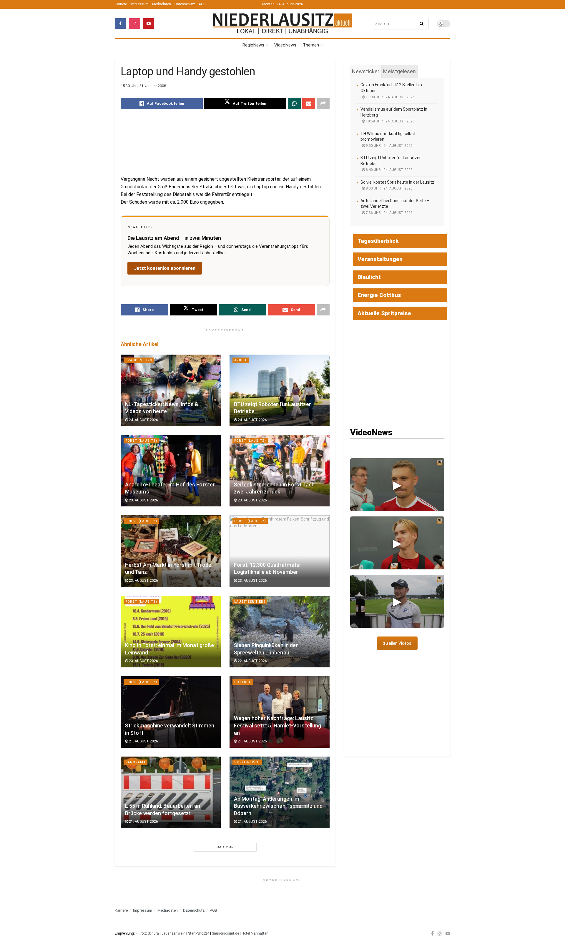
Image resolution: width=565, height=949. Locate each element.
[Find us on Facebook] (120, 23)
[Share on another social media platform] (323, 103)
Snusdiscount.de (225, 933)
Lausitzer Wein (173, 933)
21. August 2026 (143, 741)
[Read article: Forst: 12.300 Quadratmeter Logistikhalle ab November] (280, 551)
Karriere (121, 4)
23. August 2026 (143, 500)
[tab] (365, 71)
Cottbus (243, 682)
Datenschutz (185, 4)
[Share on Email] (308, 103)
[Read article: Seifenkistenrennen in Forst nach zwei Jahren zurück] (280, 470)
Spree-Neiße (247, 762)
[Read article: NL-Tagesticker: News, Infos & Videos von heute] (171, 390)
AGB (202, 4)
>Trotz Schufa (147, 933)
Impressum (139, 4)
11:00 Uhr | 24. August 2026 (390, 97)
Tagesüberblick (378, 240)
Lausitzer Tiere (249, 602)
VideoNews (285, 45)
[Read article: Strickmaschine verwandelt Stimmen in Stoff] (171, 712)
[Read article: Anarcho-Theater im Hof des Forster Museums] (171, 470)
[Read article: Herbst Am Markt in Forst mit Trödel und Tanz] (171, 551)
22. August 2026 (252, 661)
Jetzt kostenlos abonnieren (164, 268)
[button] (397, 484)
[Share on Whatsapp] (294, 103)
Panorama (135, 762)
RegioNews (253, 45)
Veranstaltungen (380, 259)
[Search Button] (423, 23)
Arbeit (240, 360)
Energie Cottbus (379, 295)
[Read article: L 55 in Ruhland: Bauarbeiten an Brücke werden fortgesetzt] (171, 792)
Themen (311, 45)
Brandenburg (138, 360)
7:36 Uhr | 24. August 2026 (389, 213)
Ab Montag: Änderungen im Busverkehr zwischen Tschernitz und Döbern (278, 806)
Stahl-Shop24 (198, 933)
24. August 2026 (143, 420)
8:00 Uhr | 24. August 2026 (389, 188)
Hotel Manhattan (255, 933)
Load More (225, 847)
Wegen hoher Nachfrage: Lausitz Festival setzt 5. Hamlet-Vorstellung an (277, 725)
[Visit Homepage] (282, 23)
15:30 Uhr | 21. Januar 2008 (143, 86)
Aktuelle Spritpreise (384, 313)
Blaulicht (369, 277)
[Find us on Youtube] (148, 23)
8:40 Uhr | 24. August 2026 (389, 170)
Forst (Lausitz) (141, 441)
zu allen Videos (397, 643)
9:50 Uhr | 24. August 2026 (389, 146)
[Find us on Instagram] (134, 23)
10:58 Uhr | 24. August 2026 (390, 121)
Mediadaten (161, 4)
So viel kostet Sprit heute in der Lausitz (397, 182)
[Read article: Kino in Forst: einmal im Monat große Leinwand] (171, 631)
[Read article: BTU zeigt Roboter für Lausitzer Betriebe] (280, 390)
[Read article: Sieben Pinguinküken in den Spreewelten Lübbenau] (280, 631)
